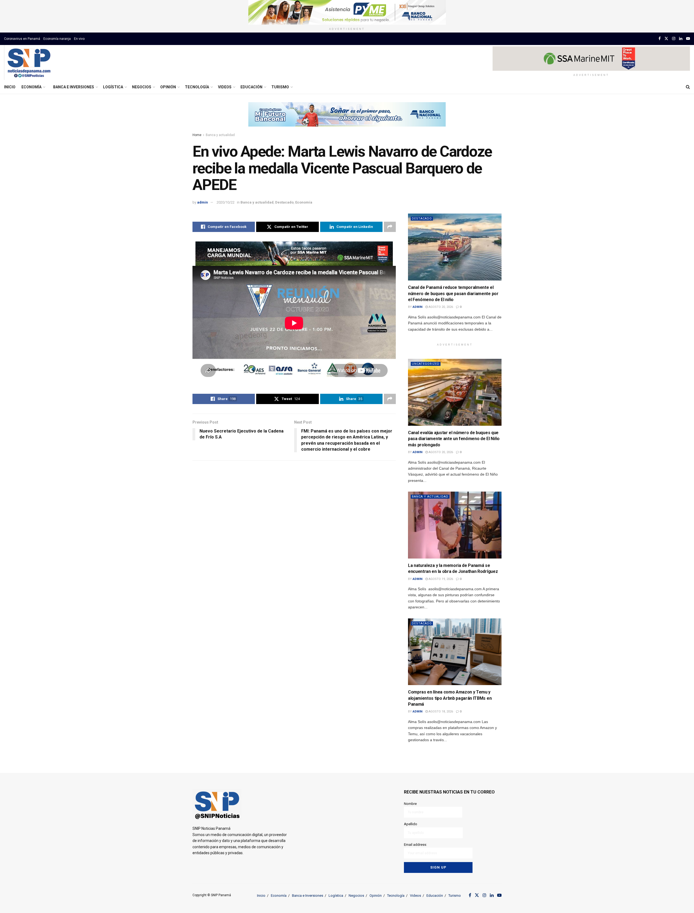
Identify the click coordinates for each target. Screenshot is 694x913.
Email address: (415, 845)
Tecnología (197, 87)
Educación (251, 87)
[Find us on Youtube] (688, 38)
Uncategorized (425, 364)
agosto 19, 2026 (440, 579)
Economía (31, 87)
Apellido (410, 824)
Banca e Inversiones (73, 87)
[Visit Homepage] (29, 62)
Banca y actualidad (220, 135)
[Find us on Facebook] (659, 38)
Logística (113, 87)
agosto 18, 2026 (440, 711)
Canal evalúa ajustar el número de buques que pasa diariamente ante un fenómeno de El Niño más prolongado (454, 438)
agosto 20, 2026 (440, 307)
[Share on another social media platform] (390, 227)
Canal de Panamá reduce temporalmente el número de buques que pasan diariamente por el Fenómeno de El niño (453, 293)
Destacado (284, 202)
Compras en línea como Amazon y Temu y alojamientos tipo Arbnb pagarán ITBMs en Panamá (449, 698)
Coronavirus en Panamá (22, 39)
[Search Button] (688, 87)
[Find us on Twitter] (666, 38)
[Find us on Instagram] (673, 38)
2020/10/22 (225, 202)
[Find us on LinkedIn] (680, 38)
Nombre (410, 804)
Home (196, 135)
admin (202, 202)
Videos (225, 87)
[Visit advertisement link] (347, 12)
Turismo (280, 87)
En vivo (79, 39)
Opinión (168, 87)
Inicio (9, 87)
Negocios (141, 87)
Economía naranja (57, 39)
